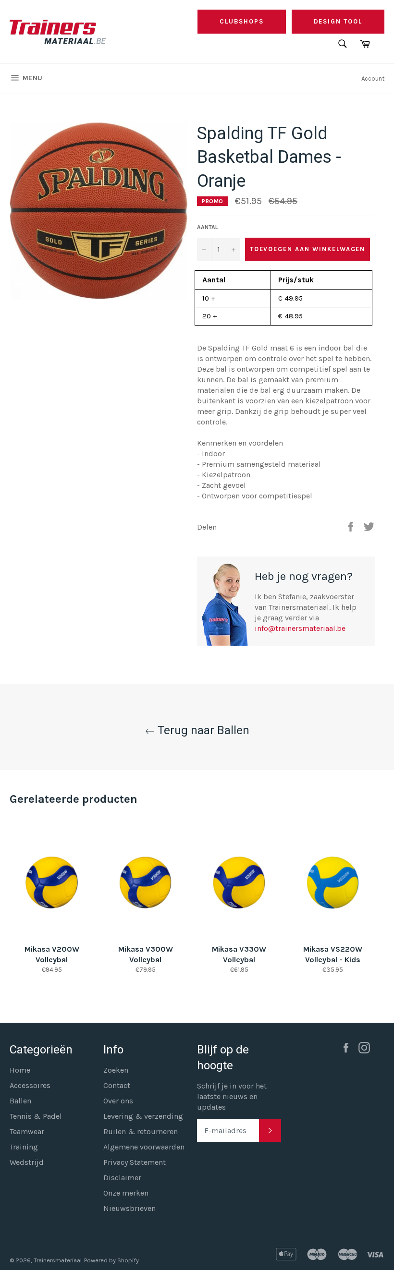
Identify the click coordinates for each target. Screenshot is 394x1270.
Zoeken (115, 1070)
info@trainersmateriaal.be (300, 628)
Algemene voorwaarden (144, 1146)
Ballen (20, 1100)
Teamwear (27, 1131)
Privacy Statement (134, 1162)
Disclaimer (122, 1177)
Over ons (118, 1100)
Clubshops (242, 21)
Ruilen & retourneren (140, 1131)
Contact (116, 1085)
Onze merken (125, 1192)
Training (24, 1146)
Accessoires (30, 1085)
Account (372, 78)
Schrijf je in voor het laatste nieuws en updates (232, 1096)
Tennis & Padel (36, 1116)
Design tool (338, 21)
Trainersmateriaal (58, 1260)
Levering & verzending (143, 1116)
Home (20, 1070)
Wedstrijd (27, 1162)
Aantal (207, 227)
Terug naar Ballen (202, 730)
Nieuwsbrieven (129, 1208)
